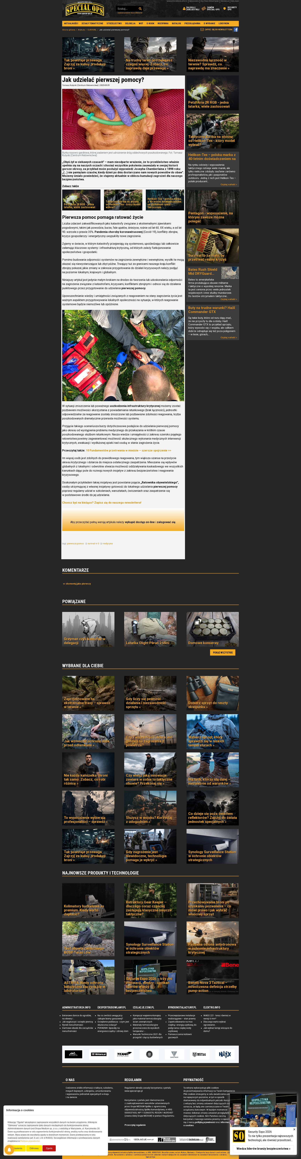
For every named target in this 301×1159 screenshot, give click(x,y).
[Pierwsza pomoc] (123, 355)
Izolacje (143, 1140)
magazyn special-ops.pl (177, 1)
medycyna (107, 543)
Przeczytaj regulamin (135, 1125)
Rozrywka (163, 23)
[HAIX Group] (175, 1054)
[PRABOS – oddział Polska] (225, 1054)
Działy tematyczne (92, 23)
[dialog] (263, 1124)
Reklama (235, 1)
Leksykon (224, 23)
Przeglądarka (192, 23)
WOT (141, 23)
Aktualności (71, 23)
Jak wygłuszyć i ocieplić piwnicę (77, 1022)
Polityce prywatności (30, 1141)
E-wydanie (209, 23)
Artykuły (81, 30)
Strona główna (68, 30)
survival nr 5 (93, 543)
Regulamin (194, 1)
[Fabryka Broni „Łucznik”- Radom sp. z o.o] (124, 1054)
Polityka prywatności (210, 1)
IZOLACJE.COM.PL (143, 1007)
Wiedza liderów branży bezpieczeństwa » (263, 1148)
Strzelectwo (114, 23)
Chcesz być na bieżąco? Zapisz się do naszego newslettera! (101, 502)
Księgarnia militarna (210, 1140)
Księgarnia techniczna (191, 1140)
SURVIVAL (92, 30)
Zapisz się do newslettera (218, 29)
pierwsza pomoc (76, 543)
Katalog (176, 23)
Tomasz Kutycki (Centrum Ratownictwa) (80, 85)
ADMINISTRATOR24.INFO (76, 1007)
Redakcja (225, 1)
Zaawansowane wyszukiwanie (129, 13)
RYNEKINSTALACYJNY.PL (182, 1007)
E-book (150, 23)
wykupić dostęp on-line (140, 522)
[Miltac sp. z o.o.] (150, 1054)
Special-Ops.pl (84, 8)
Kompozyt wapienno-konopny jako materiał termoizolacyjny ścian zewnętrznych (147, 1018)
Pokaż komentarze (78, 584)
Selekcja (130, 23)
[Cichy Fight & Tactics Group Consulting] (99, 1054)
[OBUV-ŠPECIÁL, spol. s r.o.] (200, 1054)
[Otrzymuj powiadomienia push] (9, 1150)
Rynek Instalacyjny (166, 1140)
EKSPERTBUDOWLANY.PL (112, 1007)
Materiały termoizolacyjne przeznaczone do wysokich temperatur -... (146, 1028)
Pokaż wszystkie (223, 652)
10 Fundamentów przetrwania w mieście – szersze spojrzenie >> (128, 450)
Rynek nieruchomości (72, 1025)
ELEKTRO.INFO (211, 1007)
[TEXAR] (74, 1054)
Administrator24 (120, 1140)
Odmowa (34, 1148)
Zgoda (49, 1148)
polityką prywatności (205, 1122)
